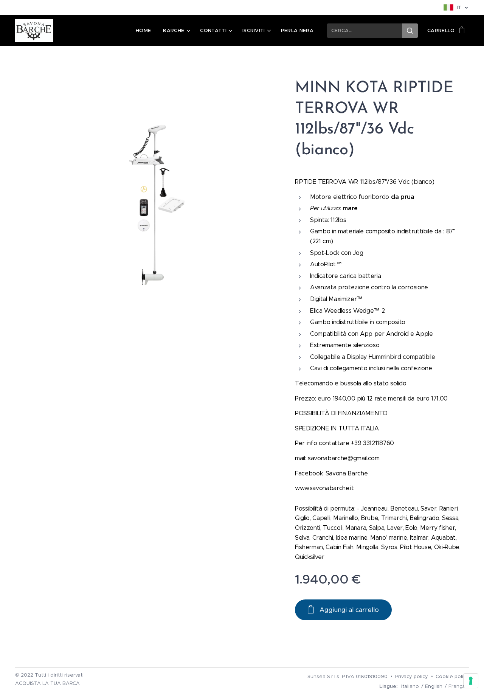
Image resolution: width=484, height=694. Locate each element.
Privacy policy (411, 676)
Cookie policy (452, 676)
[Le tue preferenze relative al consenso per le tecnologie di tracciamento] (471, 681)
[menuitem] (145, 30)
